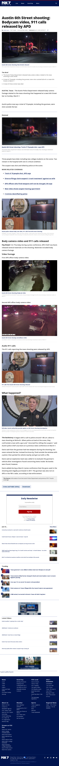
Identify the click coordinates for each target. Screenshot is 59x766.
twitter (48, 757)
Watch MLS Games (6, 749)
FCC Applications (6, 719)
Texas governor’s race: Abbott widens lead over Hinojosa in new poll (30, 570)
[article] (29, 131)
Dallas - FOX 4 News (51, 705)
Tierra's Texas (34, 683)
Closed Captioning (6, 716)
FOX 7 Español (35, 685)
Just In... (4, 527)
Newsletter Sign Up (6, 708)
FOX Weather (20, 716)
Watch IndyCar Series (7, 739)
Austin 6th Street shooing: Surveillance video (14, 338)
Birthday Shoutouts (21, 682)
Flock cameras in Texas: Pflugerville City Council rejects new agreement (31, 588)
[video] (53, 623)
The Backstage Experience (35, 698)
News (4, 680)
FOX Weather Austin (36, 689)
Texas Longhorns (35, 705)
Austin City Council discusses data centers (12, 641)
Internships (4, 714)
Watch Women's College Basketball (6, 745)
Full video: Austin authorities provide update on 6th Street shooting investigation (24, 428)
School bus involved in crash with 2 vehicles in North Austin (16, 530)
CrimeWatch (49, 683)
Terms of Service (30, 520)
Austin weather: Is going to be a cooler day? (12, 621)
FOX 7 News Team (6, 710)
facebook (45, 757)
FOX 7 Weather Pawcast (20, 705)
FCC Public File (5, 718)
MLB (32, 708)
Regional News (51, 703)
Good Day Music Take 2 (36, 694)
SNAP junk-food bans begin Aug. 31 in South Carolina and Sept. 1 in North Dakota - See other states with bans (24, 551)
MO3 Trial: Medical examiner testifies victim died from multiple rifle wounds (20, 557)
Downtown (26, 487)
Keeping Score (20, 683)
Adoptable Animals (21, 689)
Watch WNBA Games (7, 748)
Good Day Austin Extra (35, 691)
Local (3, 682)
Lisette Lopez (6, 30)
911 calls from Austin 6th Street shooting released (16, 384)
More (37, 3)
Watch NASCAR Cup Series (7, 737)
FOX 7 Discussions (50, 694)
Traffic (3, 683)
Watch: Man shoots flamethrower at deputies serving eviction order (18, 543)
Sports (33, 703)
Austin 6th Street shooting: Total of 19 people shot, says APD (23, 147)
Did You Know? (20, 718)
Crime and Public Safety (22, 30)
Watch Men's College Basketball (7, 742)
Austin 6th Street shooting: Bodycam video (14, 293)
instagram (50, 757)
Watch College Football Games (6, 732)
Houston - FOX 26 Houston (50, 707)
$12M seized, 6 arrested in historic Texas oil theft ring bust (27, 594)
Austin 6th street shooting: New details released (15, 65)
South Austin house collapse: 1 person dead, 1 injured (15, 536)
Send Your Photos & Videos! (22, 712)
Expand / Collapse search (56, 3)
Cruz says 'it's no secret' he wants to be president (25, 582)
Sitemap (4, 694)
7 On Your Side (49, 685)
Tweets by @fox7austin (6, 672)
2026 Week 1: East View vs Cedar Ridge (11, 635)
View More (53, 527)
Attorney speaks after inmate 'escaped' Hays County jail (15, 648)
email (56, 757)
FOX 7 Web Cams (21, 714)
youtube (53, 757)
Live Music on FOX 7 (22, 687)
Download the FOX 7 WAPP (22, 708)
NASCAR (33, 710)
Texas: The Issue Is (51, 689)
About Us (5, 703)
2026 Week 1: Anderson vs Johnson (10, 628)
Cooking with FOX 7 (21, 685)
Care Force (49, 691)
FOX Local (34, 680)
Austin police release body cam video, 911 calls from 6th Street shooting (22, 231)
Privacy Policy (31, 519)
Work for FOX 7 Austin (7, 712)
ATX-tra (48, 696)
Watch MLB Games (7, 734)
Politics (3, 687)
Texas (3, 685)
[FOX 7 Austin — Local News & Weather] (7, 3)
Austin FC (33, 707)
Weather (20, 703)
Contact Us (4, 707)
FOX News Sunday (6, 692)
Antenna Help (5, 721)
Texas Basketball (35, 712)
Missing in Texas (50, 693)
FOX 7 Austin (13, 30)
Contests (19, 691)
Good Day (20, 680)
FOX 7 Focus (49, 687)
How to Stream (35, 682)
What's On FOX (5, 705)
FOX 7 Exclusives (49, 680)
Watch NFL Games (6, 729)
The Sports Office (35, 687)
